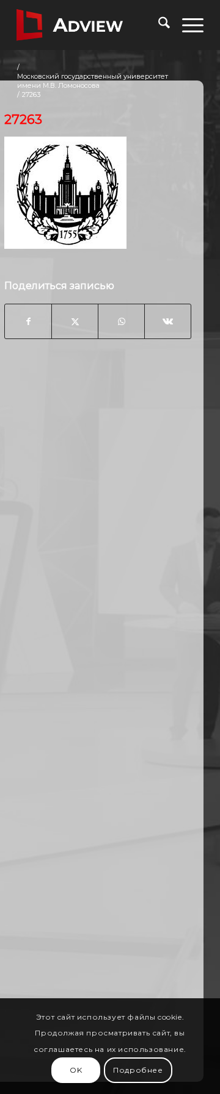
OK (76, 1069)
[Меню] (187, 25)
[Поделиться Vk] (168, 321)
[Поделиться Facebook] (28, 321)
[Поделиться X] (75, 321)
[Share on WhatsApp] (121, 321)
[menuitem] (158, 25)
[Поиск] (158, 25)
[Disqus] (97, 544)
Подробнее (138, 1069)
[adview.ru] (91, 25)
